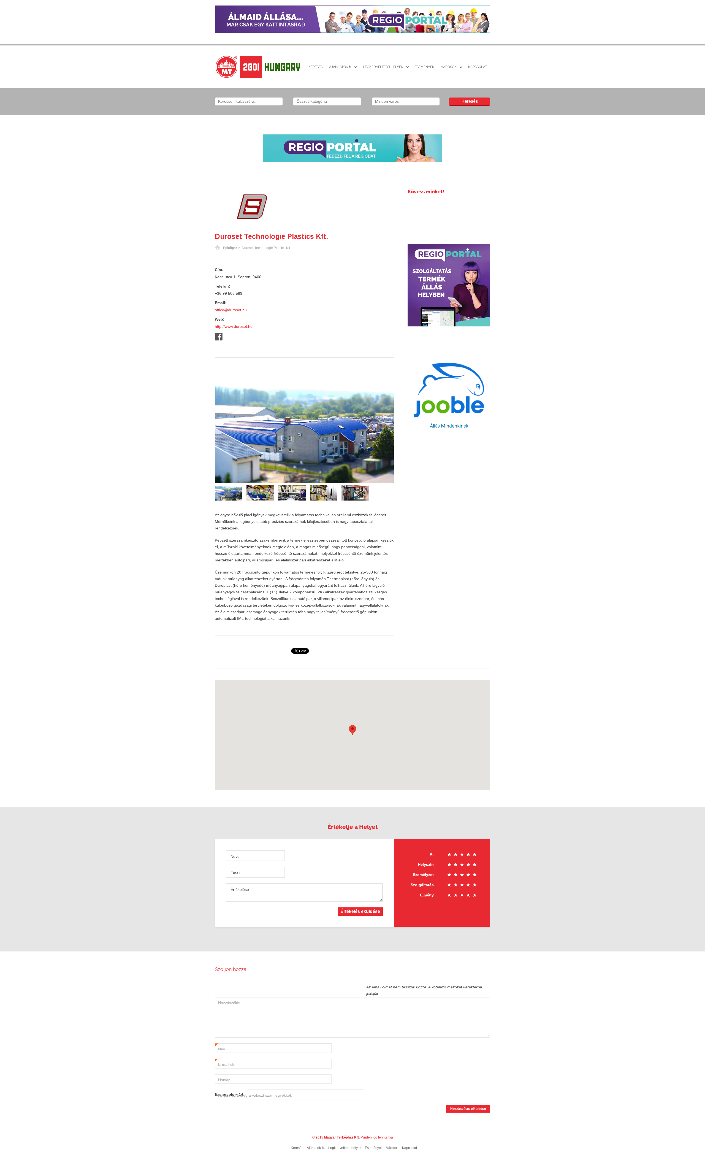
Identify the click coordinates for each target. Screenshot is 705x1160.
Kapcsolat (477, 67)
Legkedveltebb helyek (383, 67)
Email (235, 873)
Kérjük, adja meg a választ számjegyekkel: (255, 1095)
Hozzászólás (229, 1003)
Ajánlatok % (340, 67)
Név (220, 1049)
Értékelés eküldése (360, 911)
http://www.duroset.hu (234, 326)
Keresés (315, 67)
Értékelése (240, 889)
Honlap (224, 1080)
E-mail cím (226, 1064)
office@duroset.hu (231, 310)
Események (424, 67)
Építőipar (230, 248)
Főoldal (217, 248)
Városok (449, 67)
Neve (235, 856)
